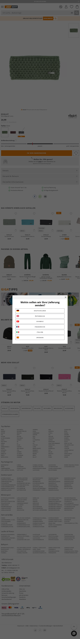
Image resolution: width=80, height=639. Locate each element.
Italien (40, 332)
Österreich (40, 316)
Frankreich (40, 327)
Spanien (40, 338)
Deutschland (40, 311)
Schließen (66, 297)
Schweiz (40, 321)
